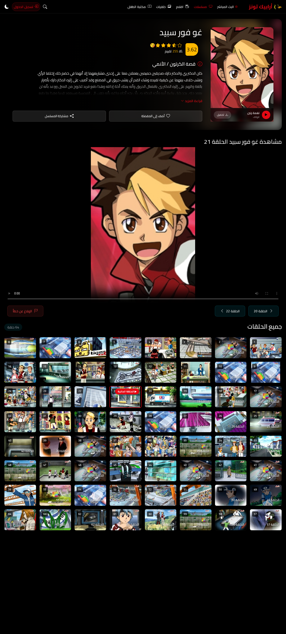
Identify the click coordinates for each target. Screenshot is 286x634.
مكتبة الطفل (137, 7)
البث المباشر (225, 7)
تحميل (220, 114)
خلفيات (161, 7)
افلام (179, 7)
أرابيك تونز (261, 6)
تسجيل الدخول (24, 7)
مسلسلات (200, 7)
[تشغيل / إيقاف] (266, 115)
